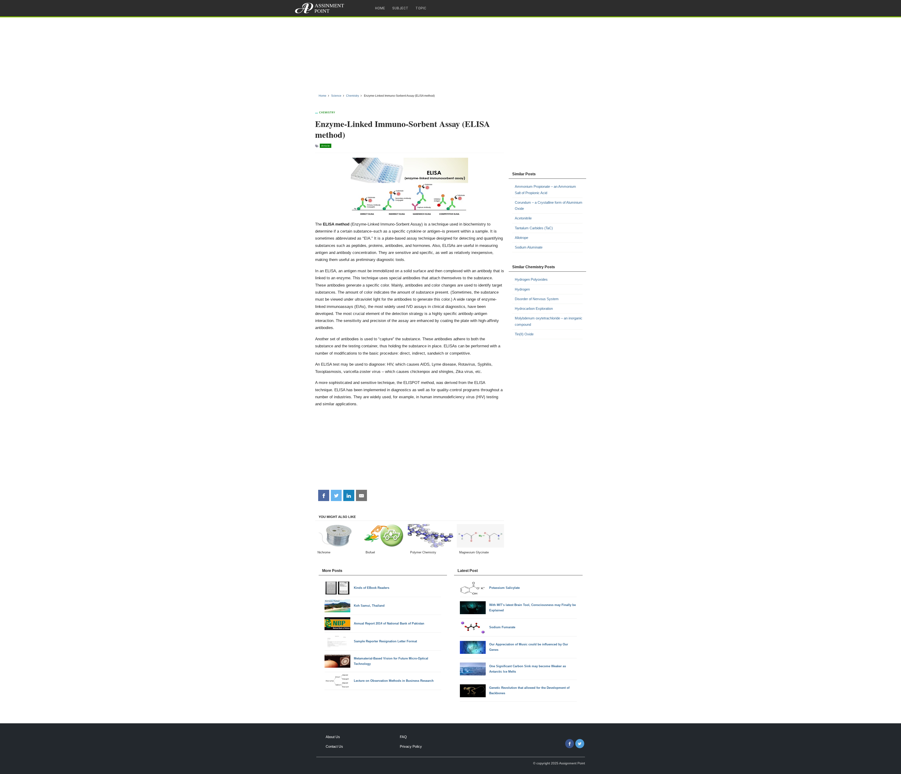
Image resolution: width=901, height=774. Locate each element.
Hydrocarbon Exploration (534, 308)
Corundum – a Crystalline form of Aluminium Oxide (548, 205)
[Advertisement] (450, 53)
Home (380, 8)
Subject (400, 8)
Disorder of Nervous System (537, 299)
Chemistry (327, 112)
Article (325, 145)
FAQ (403, 737)
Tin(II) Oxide (524, 334)
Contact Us (334, 746)
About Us (333, 737)
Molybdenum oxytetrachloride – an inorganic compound (548, 321)
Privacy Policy (411, 746)
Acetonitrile (523, 218)
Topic (421, 8)
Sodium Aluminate (528, 247)
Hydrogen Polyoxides (531, 279)
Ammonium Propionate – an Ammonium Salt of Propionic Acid (545, 189)
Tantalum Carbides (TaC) (534, 228)
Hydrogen (522, 289)
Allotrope (521, 238)
